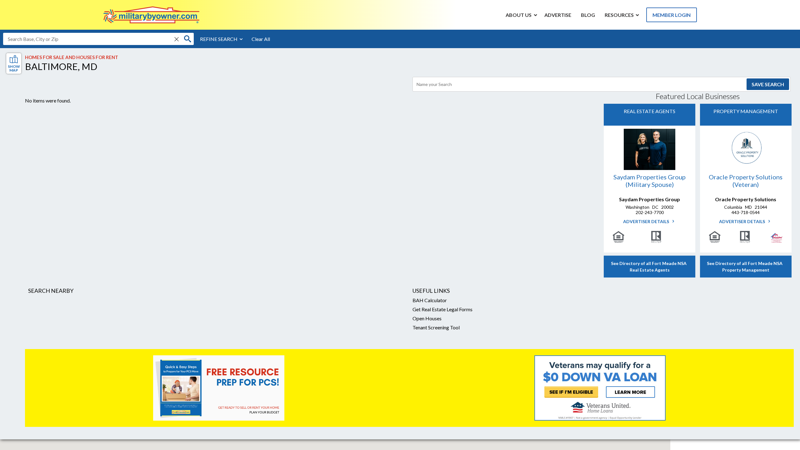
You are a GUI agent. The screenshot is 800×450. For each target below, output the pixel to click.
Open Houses (427, 318)
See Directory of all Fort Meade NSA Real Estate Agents (649, 266)
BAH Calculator (429, 300)
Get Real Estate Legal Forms (442, 309)
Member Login (671, 15)
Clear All (261, 39)
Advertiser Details (646, 221)
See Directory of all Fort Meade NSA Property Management (745, 266)
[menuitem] (518, 14)
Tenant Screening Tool (436, 327)
